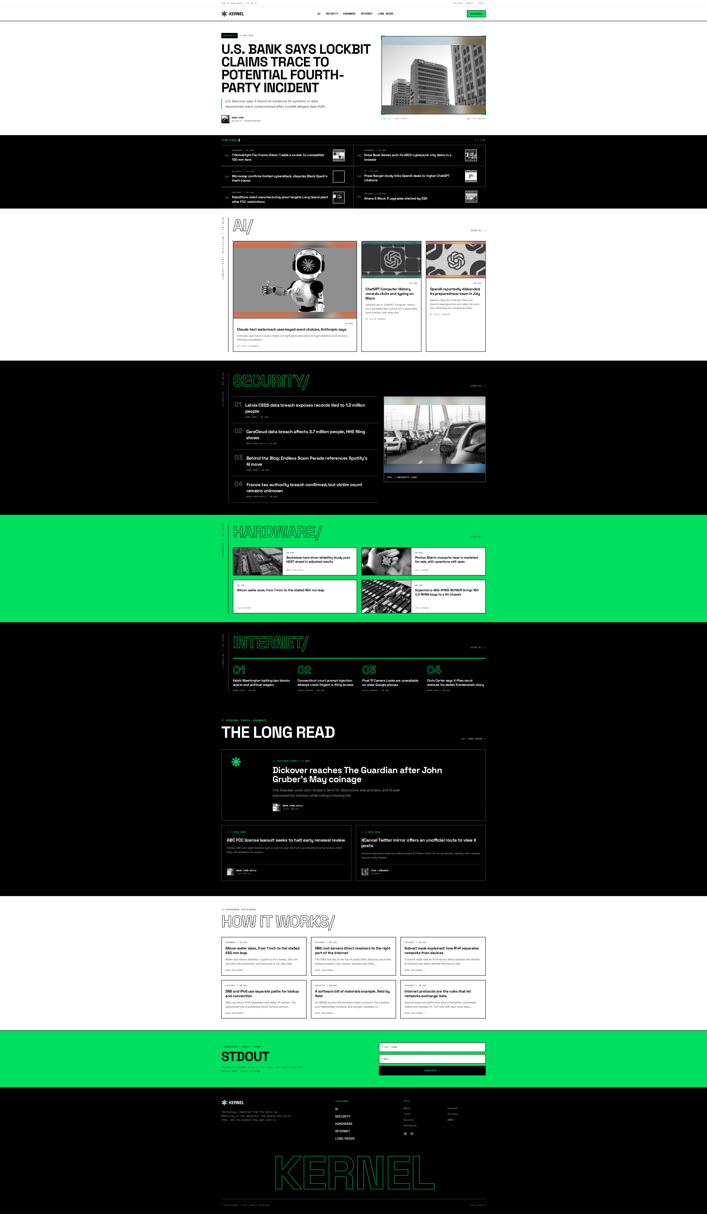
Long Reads (385, 13)
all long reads (474, 738)
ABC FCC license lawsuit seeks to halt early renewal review (286, 840)
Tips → (481, 3)
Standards (410, 1125)
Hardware (349, 13)
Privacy (453, 1114)
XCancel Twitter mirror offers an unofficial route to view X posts (418, 842)
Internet (367, 13)
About (470, 3)
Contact (453, 1108)
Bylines (458, 3)
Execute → (432, 1070)
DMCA (450, 1120)
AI (319, 13)
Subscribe (476, 13)
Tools (407, 1114)
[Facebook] (412, 1134)
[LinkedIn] (405, 1134)
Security (332, 13)
